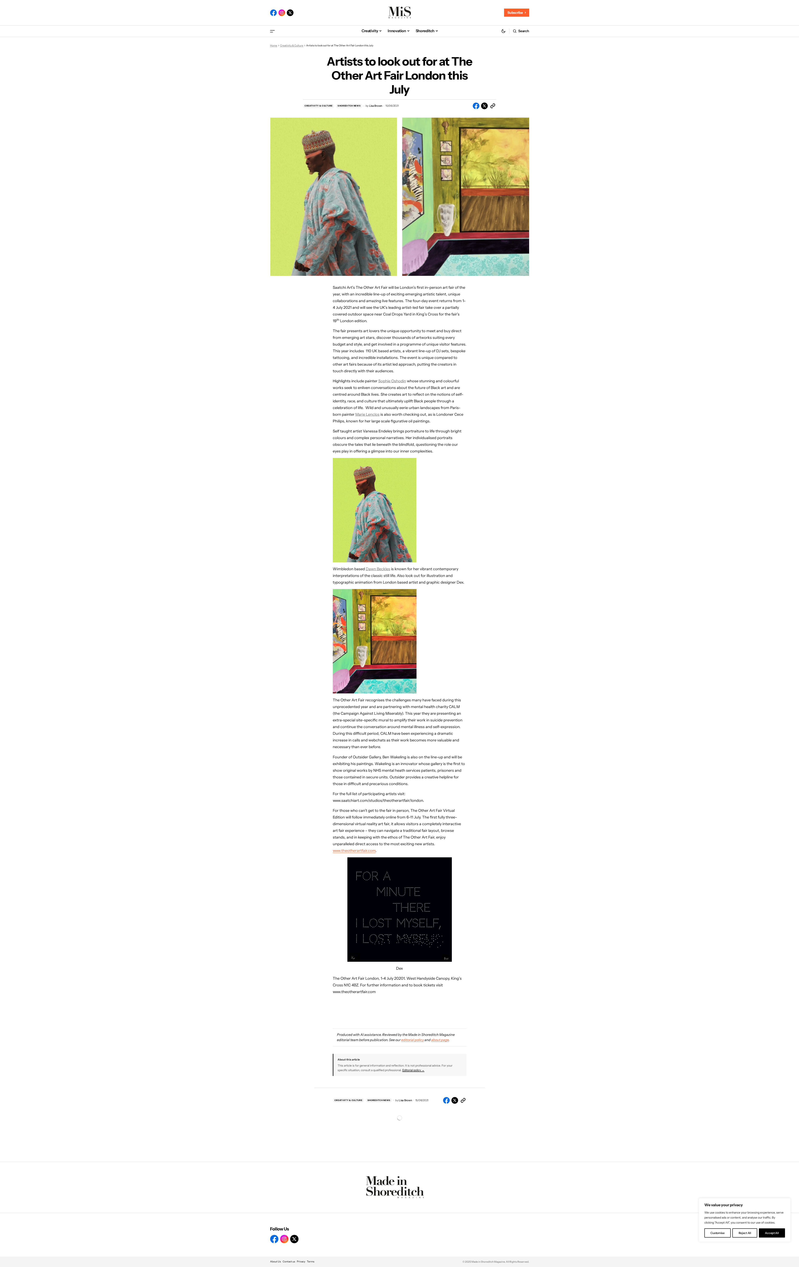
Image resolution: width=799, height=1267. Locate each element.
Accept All (772, 1233)
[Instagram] (282, 13)
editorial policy (412, 1040)
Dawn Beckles (378, 569)
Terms (310, 1261)
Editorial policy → (413, 1070)
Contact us (289, 1261)
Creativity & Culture (291, 45)
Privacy (301, 1261)
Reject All (745, 1233)
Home (273, 45)
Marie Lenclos (367, 414)
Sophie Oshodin (392, 381)
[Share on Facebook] (476, 106)
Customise (717, 1233)
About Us (275, 1261)
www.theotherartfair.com (354, 850)
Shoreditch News (349, 105)
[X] (290, 13)
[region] (745, 1220)
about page (440, 1040)
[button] (272, 31)
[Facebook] (273, 13)
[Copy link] (492, 106)
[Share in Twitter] (484, 106)
